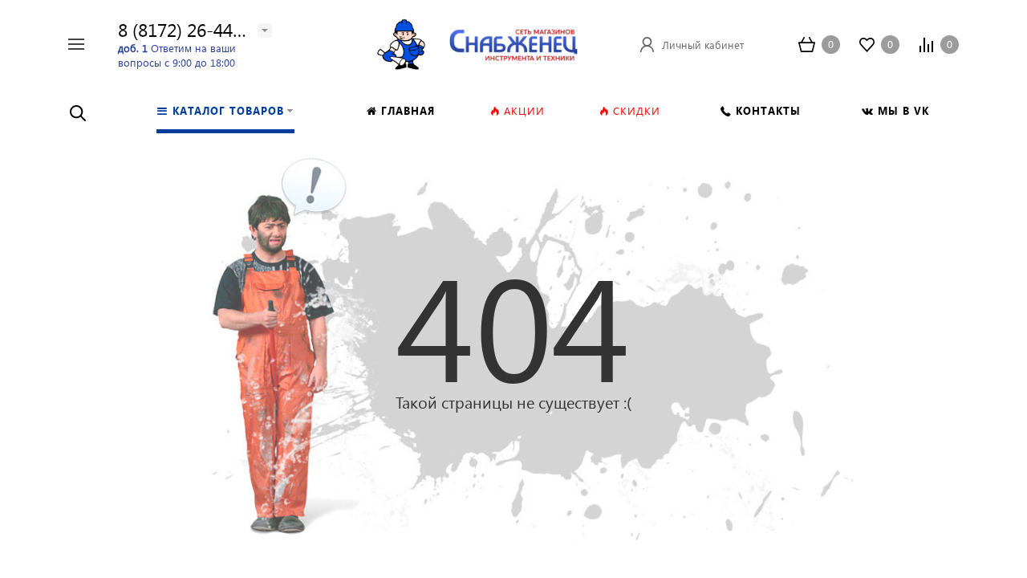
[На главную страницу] (513, 42)
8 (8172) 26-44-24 (188, 29)
